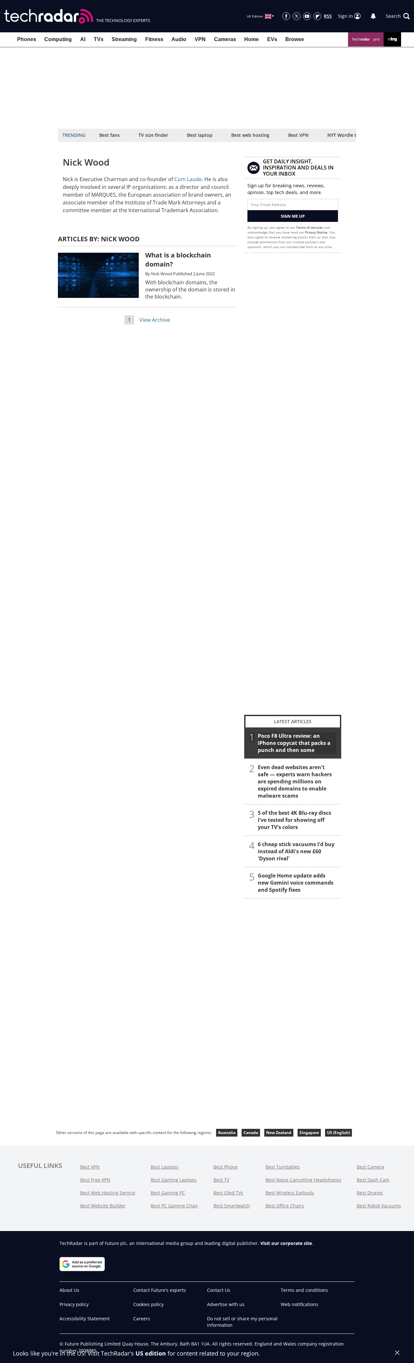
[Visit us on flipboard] (317, 16)
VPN (200, 39)
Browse (294, 39)
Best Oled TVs (228, 1193)
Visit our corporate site (286, 1243)
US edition (151, 1353)
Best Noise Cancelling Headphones (303, 1180)
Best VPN (298, 135)
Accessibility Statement (85, 1318)
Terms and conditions (304, 1290)
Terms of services (310, 227)
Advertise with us (226, 1304)
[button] (398, 16)
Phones (26, 39)
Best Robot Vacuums (379, 1206)
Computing (58, 39)
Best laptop (199, 135)
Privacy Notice (316, 232)
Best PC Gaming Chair (174, 1206)
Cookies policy (148, 1304)
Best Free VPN (95, 1180)
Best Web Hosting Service (107, 1193)
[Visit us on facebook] (286, 16)
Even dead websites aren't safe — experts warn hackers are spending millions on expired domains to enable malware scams (295, 781)
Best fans (109, 135)
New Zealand (278, 1132)
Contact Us (218, 1290)
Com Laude (188, 179)
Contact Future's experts (159, 1290)
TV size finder (153, 135)
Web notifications (299, 1304)
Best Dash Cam (373, 1180)
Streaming (124, 39)
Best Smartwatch (231, 1206)
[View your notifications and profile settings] (373, 16)
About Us (69, 1290)
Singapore (309, 1132)
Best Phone (225, 1167)
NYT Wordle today (347, 135)
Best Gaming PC (168, 1193)
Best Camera (370, 1167)
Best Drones (370, 1193)
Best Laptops (165, 1167)
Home (251, 39)
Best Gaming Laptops (174, 1180)
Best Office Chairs (285, 1206)
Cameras (225, 39)
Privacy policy (74, 1304)
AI (82, 39)
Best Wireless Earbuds (290, 1193)
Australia (226, 1132)
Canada (251, 1132)
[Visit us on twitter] (296, 16)
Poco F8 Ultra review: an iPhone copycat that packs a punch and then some (294, 743)
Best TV (221, 1180)
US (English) (338, 1132)
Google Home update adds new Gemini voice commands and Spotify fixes (295, 882)
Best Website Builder (102, 1206)
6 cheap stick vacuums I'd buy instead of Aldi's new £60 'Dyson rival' (296, 851)
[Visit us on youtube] (307, 16)
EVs (272, 39)
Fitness (154, 39)
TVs (99, 39)
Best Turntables (283, 1167)
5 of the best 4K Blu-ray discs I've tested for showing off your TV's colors (294, 820)
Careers (141, 1318)
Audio (178, 39)
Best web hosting (250, 135)
